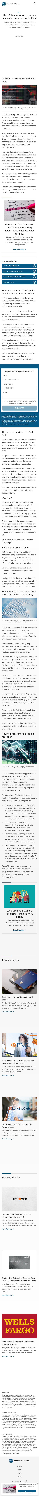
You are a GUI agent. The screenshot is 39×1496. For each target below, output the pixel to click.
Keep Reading (18, 249)
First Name (6, 393)
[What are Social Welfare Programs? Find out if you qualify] (19, 896)
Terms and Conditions (23, 417)
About (19, 1473)
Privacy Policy (14, 417)
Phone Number (8, 384)
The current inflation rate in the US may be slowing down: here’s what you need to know (19, 229)
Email (5, 375)
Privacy (19, 1466)
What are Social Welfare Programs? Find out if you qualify (19, 913)
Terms (19, 1470)
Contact (19, 1477)
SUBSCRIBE (19, 408)
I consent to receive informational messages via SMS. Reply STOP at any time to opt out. (21, 402)
